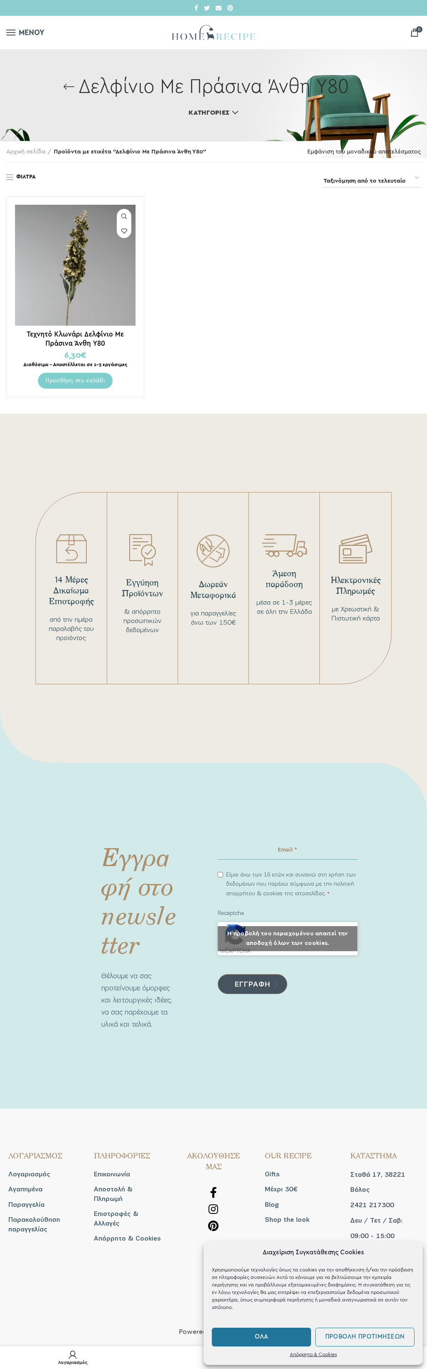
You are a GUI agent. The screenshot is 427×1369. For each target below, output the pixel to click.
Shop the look (287, 1220)
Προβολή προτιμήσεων (365, 1337)
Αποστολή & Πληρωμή (113, 1194)
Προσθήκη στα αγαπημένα (124, 231)
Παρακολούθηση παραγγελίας (34, 1224)
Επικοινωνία (112, 1174)
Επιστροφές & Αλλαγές (116, 1218)
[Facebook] (196, 8)
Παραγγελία (26, 1205)
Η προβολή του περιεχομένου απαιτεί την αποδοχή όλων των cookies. (287, 938)
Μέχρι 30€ (281, 1189)
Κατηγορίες (208, 112)
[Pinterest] (230, 8)
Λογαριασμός (29, 1174)
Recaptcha (231, 913)
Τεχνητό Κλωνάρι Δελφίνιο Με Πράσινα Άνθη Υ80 (75, 338)
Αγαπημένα (25, 1189)
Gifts (272, 1174)
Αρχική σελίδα (25, 152)
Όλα (262, 1337)
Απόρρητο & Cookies (313, 1354)
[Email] (218, 8)
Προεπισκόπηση (124, 216)
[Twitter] (207, 8)
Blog (272, 1205)
